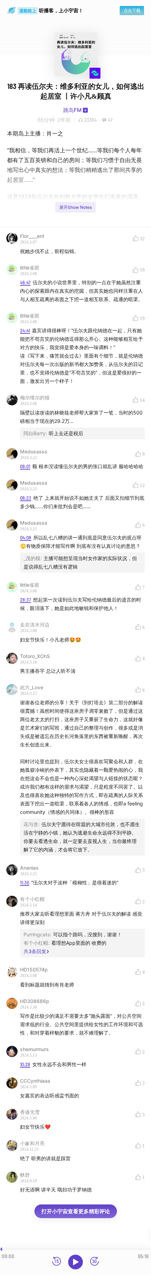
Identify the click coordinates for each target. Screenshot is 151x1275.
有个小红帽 (32, 899)
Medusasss (33, 451)
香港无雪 (30, 1112)
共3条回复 (35, 951)
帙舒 (25, 1175)
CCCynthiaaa (35, 1081)
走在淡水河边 (35, 624)
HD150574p (34, 969)
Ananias (29, 868)
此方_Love (31, 687)
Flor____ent (32, 236)
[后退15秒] (56, 1262)
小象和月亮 (32, 1143)
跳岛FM (72, 110)
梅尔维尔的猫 (35, 397)
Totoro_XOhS (35, 656)
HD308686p (34, 1001)
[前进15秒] (94, 1262)
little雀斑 (29, 268)
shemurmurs (34, 1049)
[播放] (75, 1262)
